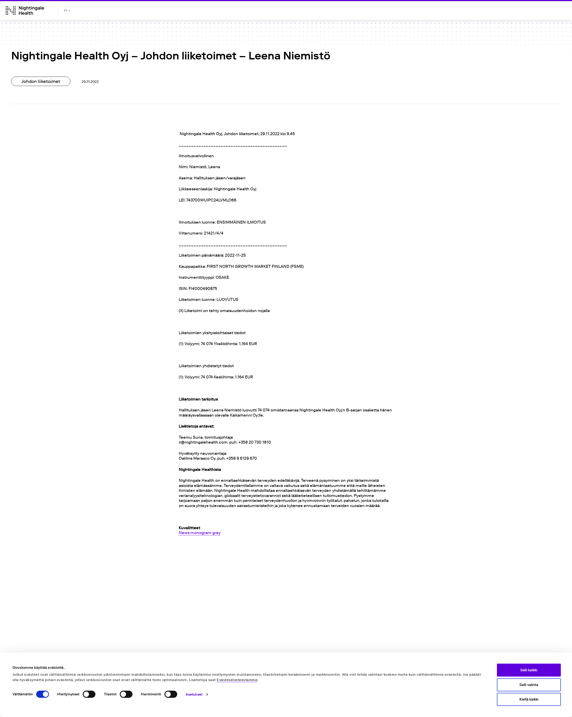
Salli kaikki (528, 670)
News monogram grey (200, 532)
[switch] (89, 694)
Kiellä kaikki (528, 699)
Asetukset (194, 694)
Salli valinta (528, 685)
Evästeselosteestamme (237, 680)
